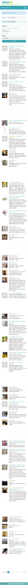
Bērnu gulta (14, 255)
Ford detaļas (15, 539)
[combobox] (14, 33)
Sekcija (13, 314)
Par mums (11, 583)
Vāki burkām (15, 234)
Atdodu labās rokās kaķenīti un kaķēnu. (16, 488)
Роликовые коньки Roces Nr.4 (19, 352)
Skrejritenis (14, 387)
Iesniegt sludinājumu (5, 7)
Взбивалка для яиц (15, 128)
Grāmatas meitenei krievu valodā (19, 120)
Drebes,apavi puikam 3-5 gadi (18, 61)
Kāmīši (14, 150)
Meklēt (14, 41)
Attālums (4, 35)
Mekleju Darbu (18, 136)
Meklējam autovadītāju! (17, 362)
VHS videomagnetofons (17, 293)
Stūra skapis (14, 270)
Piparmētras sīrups (16, 182)
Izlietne (14, 160)
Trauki (13, 524)
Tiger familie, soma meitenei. (18, 441)
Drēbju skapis (15, 411)
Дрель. (14, 93)
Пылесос (14, 531)
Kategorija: (9, 21)
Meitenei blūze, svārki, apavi (18, 449)
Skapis (13, 277)
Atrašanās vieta (5, 31)
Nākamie (24, 572)
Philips (13, 480)
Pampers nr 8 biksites (17, 74)
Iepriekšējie (4, 572)
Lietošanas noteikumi (19, 583)
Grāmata (14, 226)
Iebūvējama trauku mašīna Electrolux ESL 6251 (16, 402)
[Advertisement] (14, 112)
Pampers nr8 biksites (16, 517)
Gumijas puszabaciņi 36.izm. (18, 549)
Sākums (4, 17)
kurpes (13, 420)
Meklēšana (4, 26)
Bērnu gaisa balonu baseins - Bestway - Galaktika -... (17, 197)
